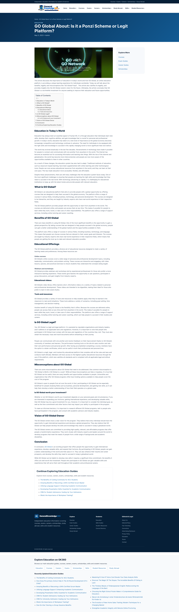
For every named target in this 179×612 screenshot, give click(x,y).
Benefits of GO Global (44, 105)
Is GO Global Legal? (43, 114)
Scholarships (106, 8)
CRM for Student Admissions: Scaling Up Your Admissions (60, 492)
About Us (125, 520)
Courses (81, 8)
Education (72, 8)
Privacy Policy (126, 534)
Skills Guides (99, 523)
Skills (127, 8)
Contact (124, 542)
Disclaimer (125, 536)
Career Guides (123, 65)
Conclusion (40, 123)
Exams (89, 8)
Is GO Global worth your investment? (50, 118)
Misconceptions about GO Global (47, 116)
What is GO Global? (43, 103)
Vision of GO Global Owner (45, 120)
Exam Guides (123, 61)
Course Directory (101, 528)
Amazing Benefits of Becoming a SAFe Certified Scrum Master (62, 483)
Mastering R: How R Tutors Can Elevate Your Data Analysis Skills (115, 577)
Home (65, 8)
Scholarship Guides (75, 528)
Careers (96, 8)
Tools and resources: (46, 111)
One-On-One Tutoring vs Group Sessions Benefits (53, 605)
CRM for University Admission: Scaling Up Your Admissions (57, 599)
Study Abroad (118, 8)
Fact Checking (126, 525)
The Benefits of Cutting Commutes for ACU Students (59, 480)
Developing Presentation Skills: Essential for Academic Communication (65, 489)
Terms (124, 539)
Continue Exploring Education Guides (49, 125)
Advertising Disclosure (128, 531)
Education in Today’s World (45, 101)
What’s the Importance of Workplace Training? (56, 495)
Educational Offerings (44, 107)
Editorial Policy (126, 523)
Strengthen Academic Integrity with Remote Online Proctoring (114, 608)
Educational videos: (45, 109)
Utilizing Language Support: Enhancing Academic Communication (63, 486)
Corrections (125, 528)
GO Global (48, 447)
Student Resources (138, 8)
